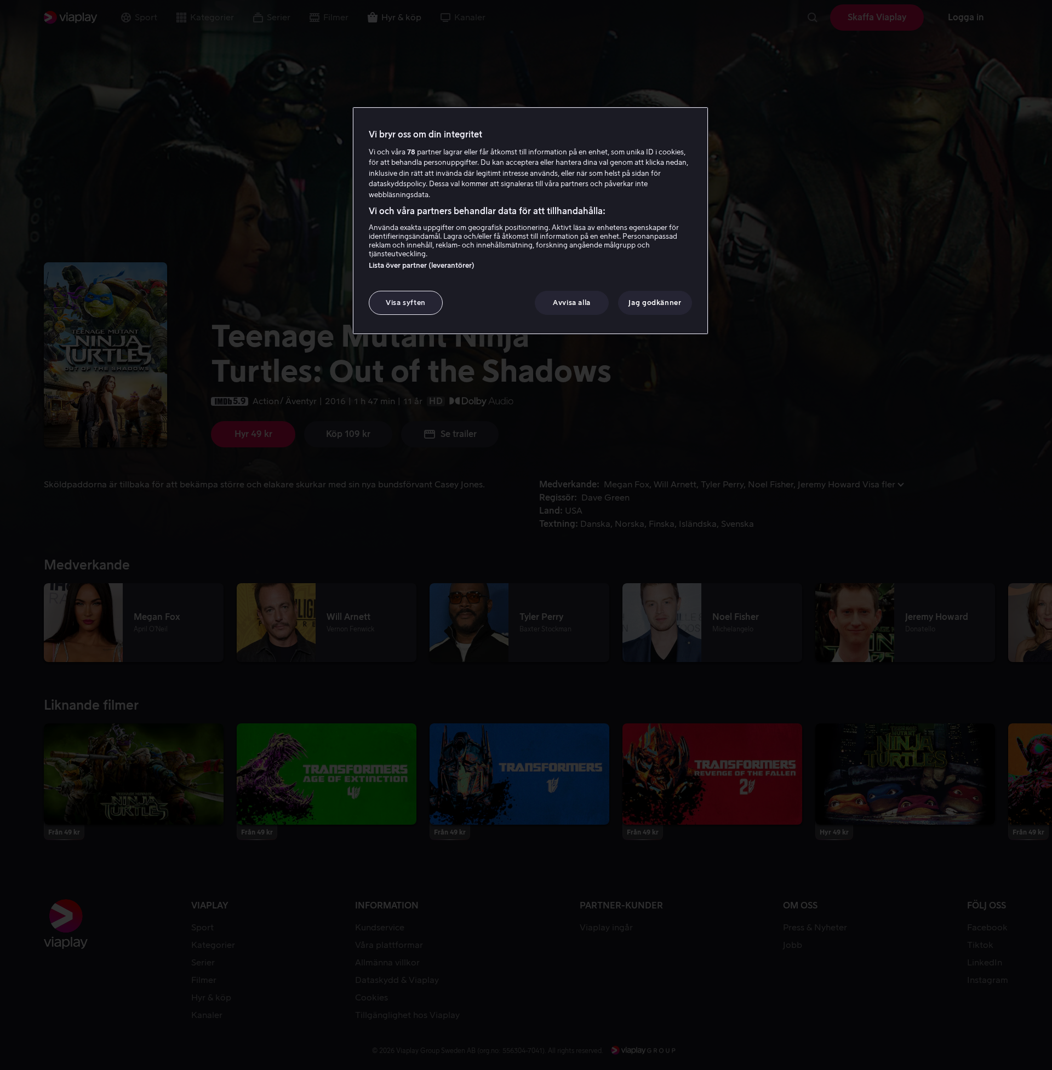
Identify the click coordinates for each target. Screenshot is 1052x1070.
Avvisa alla (572, 302)
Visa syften (406, 302)
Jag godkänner (654, 302)
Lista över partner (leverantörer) (421, 265)
